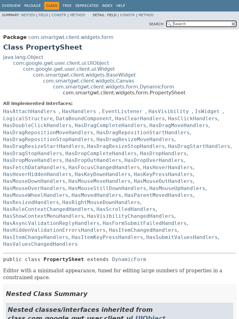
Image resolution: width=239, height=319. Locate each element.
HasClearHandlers (140, 118)
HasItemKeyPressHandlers (107, 237)
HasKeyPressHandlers (163, 174)
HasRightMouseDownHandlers (101, 202)
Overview (11, 6)
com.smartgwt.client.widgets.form (71, 37)
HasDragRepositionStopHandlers (48, 139)
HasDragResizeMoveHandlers (135, 139)
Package (32, 6)
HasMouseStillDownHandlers (107, 188)
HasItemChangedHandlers (143, 230)
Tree (67, 6)
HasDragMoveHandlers (179, 125)
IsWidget (207, 111)
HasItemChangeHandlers (35, 237)
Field (43, 15)
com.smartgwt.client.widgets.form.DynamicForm (113, 87)
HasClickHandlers (193, 118)
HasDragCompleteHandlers (110, 125)
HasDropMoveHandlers (32, 160)
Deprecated (86, 6)
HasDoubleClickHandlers (37, 125)
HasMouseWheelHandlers (35, 195)
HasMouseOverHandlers (34, 188)
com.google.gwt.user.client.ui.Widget (69, 69)
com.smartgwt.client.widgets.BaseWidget (84, 75)
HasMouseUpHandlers (177, 188)
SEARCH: (156, 24)
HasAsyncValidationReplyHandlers (51, 223)
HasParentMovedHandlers (158, 195)
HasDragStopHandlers (32, 153)
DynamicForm (129, 259)
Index (107, 6)
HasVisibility (168, 111)
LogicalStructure (28, 118)
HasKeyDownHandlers (103, 174)
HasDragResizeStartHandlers (43, 146)
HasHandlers (79, 111)
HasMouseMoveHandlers (99, 181)
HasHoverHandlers (168, 167)
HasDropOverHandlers (154, 160)
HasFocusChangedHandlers (104, 167)
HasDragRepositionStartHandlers (143, 133)
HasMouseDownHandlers (34, 181)
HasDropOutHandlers (93, 160)
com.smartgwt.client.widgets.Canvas (88, 81)
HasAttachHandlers (29, 111)
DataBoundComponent (84, 118)
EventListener (122, 111)
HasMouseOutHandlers (163, 181)
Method (77, 15)
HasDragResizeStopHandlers (126, 146)
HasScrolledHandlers (126, 209)
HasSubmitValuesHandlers (182, 237)
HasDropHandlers (163, 153)
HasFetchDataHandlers (34, 167)
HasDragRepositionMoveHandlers (48, 133)
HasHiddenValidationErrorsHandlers (54, 230)
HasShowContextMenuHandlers (43, 216)
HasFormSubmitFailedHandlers (145, 223)
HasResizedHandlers (31, 202)
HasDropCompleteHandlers (101, 153)
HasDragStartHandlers (199, 146)
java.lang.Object (23, 57)
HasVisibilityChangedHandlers (130, 216)
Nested (28, 15)
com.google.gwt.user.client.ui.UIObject (61, 63)
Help (120, 6)
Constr (59, 15)
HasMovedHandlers (96, 195)
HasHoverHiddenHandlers (37, 174)
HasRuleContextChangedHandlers (48, 209)
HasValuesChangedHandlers (40, 244)
